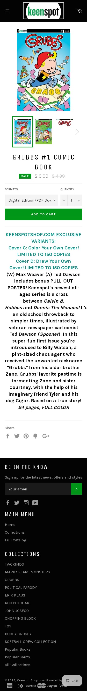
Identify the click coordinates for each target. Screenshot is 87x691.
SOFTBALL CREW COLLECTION (30, 641)
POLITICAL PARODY (21, 587)
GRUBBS (12, 579)
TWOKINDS (14, 564)
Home (10, 524)
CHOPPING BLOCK (20, 618)
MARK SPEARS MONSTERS (27, 572)
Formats (11, 189)
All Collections (17, 664)
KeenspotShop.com (31, 680)
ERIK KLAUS (15, 595)
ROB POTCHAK (17, 603)
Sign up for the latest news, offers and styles (43, 477)
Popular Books (17, 649)
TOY (8, 626)
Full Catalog (15, 540)
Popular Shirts (17, 657)
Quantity (67, 189)
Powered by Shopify (60, 680)
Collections (15, 532)
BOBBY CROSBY (18, 634)
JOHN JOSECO (17, 610)
